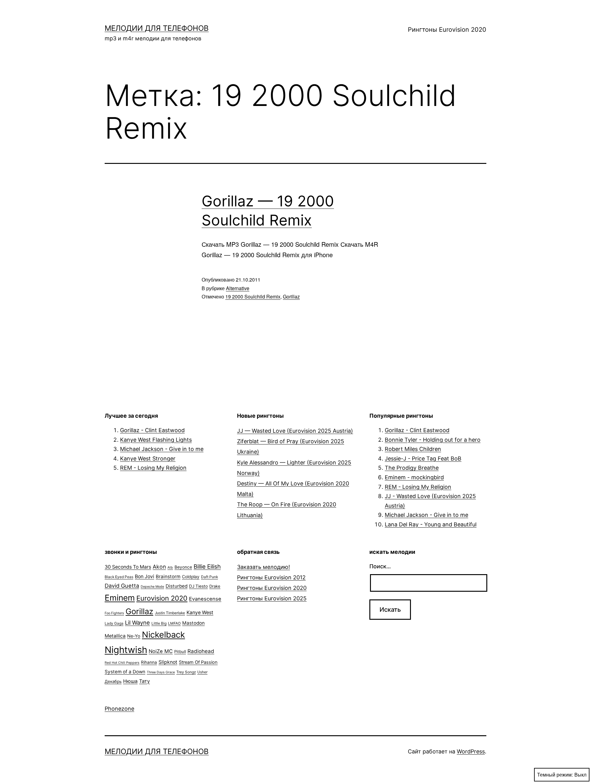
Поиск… (380, 566)
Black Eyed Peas (119, 576)
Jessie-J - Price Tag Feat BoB (423, 458)
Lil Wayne (137, 622)
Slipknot (168, 662)
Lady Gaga (114, 623)
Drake (214, 586)
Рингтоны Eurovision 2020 (447, 29)
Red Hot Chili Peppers (122, 663)
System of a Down (125, 672)
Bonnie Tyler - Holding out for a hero (432, 439)
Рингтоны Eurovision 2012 (271, 577)
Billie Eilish (207, 566)
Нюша (130, 681)
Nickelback (163, 635)
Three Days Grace (161, 672)
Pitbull (180, 651)
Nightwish (126, 649)
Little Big (159, 623)
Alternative (237, 288)
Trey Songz (186, 672)
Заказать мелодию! (263, 567)
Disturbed (176, 586)
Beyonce (183, 567)
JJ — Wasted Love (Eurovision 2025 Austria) (295, 431)
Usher (202, 672)
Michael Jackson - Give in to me (161, 449)
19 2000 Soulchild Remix (252, 296)
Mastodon (193, 623)
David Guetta (122, 585)
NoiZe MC (161, 651)
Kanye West (200, 612)
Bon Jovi (144, 576)
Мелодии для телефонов (157, 28)
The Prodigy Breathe (412, 468)
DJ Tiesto (198, 586)
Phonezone (119, 708)
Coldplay (190, 576)
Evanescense (205, 599)
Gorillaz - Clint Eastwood (152, 430)
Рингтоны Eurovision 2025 (272, 598)
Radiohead (200, 651)
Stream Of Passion (198, 662)
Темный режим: (555, 774)
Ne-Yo (133, 636)
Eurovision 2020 (161, 598)
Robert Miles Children (413, 449)
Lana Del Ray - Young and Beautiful (430, 524)
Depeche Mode (152, 587)
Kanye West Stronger (147, 458)
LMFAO (174, 623)
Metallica (115, 636)
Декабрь (113, 681)
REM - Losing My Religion (153, 468)
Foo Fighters (114, 613)
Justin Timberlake (170, 613)
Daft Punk (209, 576)
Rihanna (149, 662)
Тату (144, 681)
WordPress (471, 751)
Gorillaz (291, 296)
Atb (170, 568)
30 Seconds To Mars (128, 567)
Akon (159, 566)
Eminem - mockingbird (414, 477)
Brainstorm (168, 576)
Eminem (120, 597)
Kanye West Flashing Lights (156, 439)
